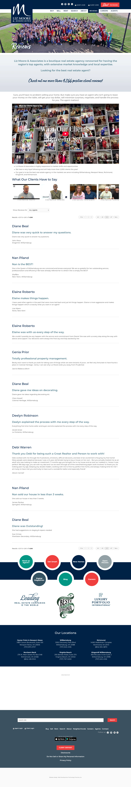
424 (98, 217)
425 (102, 217)
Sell (59, 11)
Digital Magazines (39, 579)
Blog (65, 579)
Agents (114, 11)
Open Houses (105, 562)
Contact (105, 729)
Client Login (94, 5)
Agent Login (81, 5)
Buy (52, 11)
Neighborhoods (79, 729)
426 (107, 217)
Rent (66, 11)
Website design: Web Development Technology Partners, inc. (65, 777)
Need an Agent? (26, 562)
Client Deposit (65, 747)
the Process (110, 5)
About (84, 11)
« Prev (81, 217)
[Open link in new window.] (62, 4)
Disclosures (65, 753)
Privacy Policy (65, 760)
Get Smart (52, 562)
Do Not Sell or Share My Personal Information (65, 756)
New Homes (78, 562)
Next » (116, 217)
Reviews (93, 11)
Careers (104, 11)
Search (74, 11)
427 (111, 217)
